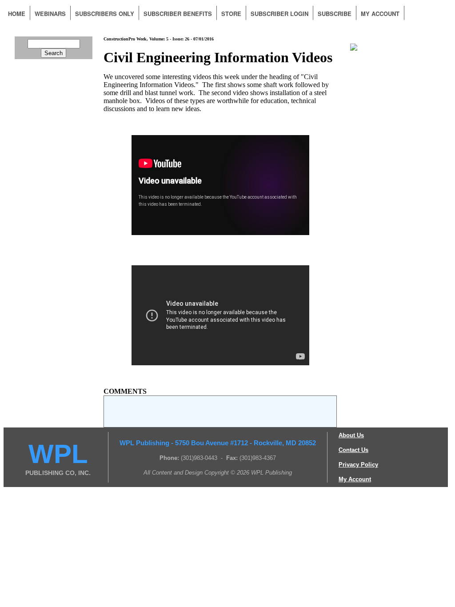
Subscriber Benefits (178, 13)
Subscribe (334, 13)
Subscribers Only (104, 13)
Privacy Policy (358, 464)
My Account (380, 13)
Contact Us (353, 450)
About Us (351, 435)
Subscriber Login (279, 13)
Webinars (50, 13)
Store (231, 13)
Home (16, 13)
